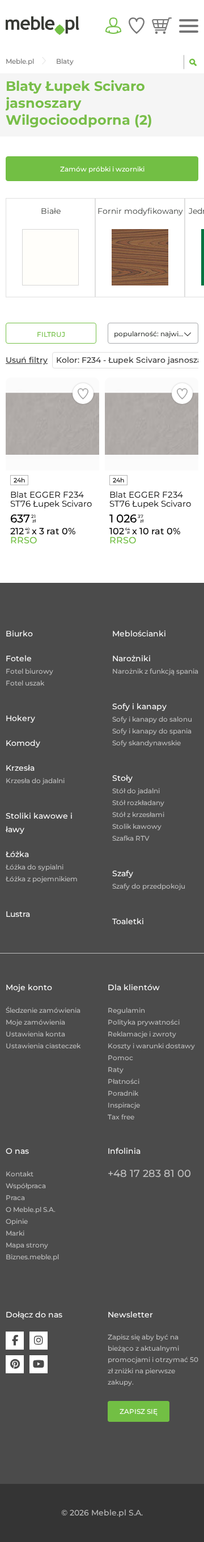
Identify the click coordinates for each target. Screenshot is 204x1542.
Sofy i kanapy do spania (152, 731)
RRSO (23, 540)
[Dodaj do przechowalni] (83, 393)
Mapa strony (27, 1245)
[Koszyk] (162, 25)
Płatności (123, 1081)
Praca (15, 1197)
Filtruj (51, 334)
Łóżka (17, 854)
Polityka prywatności (144, 1022)
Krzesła (20, 768)
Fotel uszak (25, 683)
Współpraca (26, 1185)
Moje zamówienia (35, 1022)
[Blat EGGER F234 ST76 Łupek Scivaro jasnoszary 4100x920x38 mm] (151, 424)
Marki (15, 1233)
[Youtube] (38, 1364)
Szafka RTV (131, 838)
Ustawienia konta (35, 1034)
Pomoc (120, 1057)
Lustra (18, 914)
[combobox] (153, 333)
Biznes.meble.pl (32, 1257)
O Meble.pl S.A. (31, 1209)
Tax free (121, 1117)
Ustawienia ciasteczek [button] (43, 1046)
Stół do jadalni (136, 791)
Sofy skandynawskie (146, 743)
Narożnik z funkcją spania (155, 671)
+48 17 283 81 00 (149, 1173)
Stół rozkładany (138, 802)
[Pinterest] (15, 1364)
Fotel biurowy (29, 671)
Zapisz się (139, 1411)
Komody (23, 743)
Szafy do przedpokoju (148, 886)
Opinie (17, 1221)
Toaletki (128, 921)
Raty (116, 1069)
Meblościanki (139, 634)
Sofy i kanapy (139, 706)
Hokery (20, 718)
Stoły (122, 778)
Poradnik (123, 1093)
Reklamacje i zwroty (142, 1034)
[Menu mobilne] (188, 26)
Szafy (122, 873)
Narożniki (131, 658)
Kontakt (19, 1174)
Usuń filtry (27, 360)
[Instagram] (38, 1341)
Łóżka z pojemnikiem (42, 879)
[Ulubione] (136, 25)
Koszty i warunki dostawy (151, 1046)
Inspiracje (124, 1105)
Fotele (19, 658)
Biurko (19, 634)
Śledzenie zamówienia (43, 1010)
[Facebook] (15, 1341)
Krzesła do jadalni (35, 780)
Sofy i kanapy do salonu (152, 719)
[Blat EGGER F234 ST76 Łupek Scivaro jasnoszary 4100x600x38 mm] (52, 424)
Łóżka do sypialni (34, 867)
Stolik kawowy (137, 826)
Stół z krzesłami (138, 814)
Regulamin (126, 1010)
